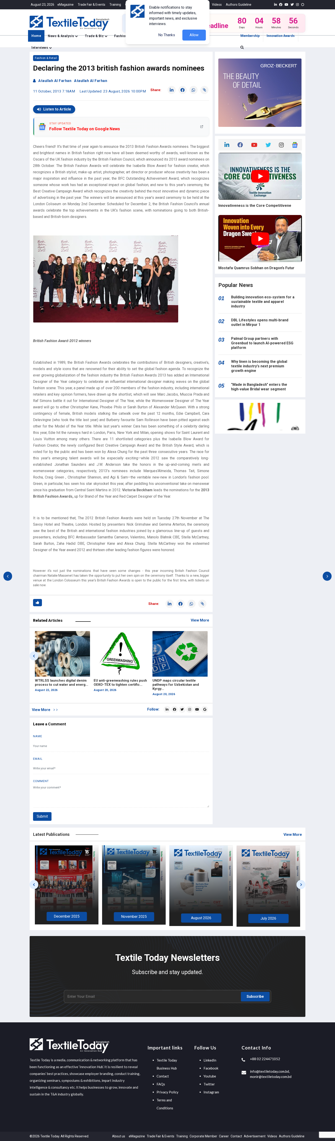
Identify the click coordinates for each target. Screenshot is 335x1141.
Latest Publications (51, 834)
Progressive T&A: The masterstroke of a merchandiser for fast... (120, 684)
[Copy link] (204, 90)
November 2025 (67, 916)
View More (200, 620)
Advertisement (254, 1136)
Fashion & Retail (46, 58)
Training (115, 4)
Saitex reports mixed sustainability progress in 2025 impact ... (177, 684)
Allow (194, 35)
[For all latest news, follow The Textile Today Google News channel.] (204, 709)
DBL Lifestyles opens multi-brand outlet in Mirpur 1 (259, 322)
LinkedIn (210, 1060)
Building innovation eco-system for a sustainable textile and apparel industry (262, 301)
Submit (42, 816)
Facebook (211, 1068)
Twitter (209, 1084)
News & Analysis (61, 36)
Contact (163, 1076)
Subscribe (255, 996)
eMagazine (65, 4)
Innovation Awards (281, 36)
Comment (41, 781)
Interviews (40, 47)
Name (37, 736)
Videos (217, 4)
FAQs (161, 1084)
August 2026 (134, 918)
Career (224, 1136)
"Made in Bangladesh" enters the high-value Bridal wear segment (259, 386)
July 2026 (201, 918)
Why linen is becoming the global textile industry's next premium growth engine (259, 366)
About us (118, 1136)
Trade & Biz (95, 36)
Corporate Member (203, 1136)
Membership (250, 36)
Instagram (211, 1092)
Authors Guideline (238, 4)
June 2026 (268, 918)
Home (36, 36)
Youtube (210, 1076)
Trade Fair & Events (91, 4)
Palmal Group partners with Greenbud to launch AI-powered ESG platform (262, 343)
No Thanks (166, 35)
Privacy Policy (167, 1092)
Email (38, 758)
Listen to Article (57, 109)
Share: (155, 90)
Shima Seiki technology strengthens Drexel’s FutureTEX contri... (61, 684)
